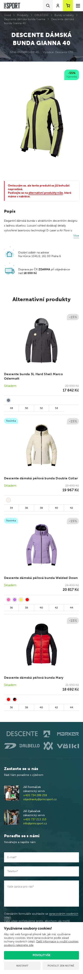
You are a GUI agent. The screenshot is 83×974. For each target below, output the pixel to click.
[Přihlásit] (58, 5)
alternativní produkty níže (45, 193)
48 (11, 408)
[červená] (27, 599)
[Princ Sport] (12, 6)
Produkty (22, 15)
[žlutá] (21, 599)
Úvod (7, 15)
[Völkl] (61, 746)
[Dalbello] (21, 746)
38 (41, 507)
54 (56, 408)
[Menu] (78, 5)
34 (11, 507)
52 (41, 408)
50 (26, 408)
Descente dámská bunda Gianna (24, 19)
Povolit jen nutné (61, 965)
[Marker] (61, 734)
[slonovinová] (8, 500)
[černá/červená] (14, 699)
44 (71, 607)
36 (26, 507)
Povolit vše (41, 955)
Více (76, 235)
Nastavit (22, 965)
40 (56, 507)
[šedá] (8, 400)
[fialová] (14, 599)
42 (71, 507)
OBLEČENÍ (41, 15)
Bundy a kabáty (64, 15)
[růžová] (8, 599)
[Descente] (21, 734)
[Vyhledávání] (48, 5)
